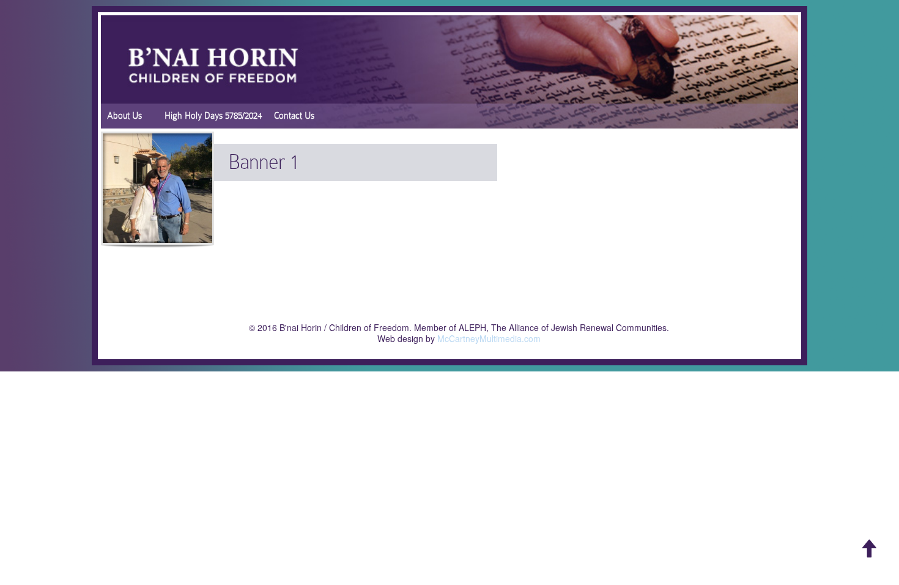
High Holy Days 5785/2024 (213, 116)
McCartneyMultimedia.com (489, 338)
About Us (124, 116)
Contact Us (294, 116)
